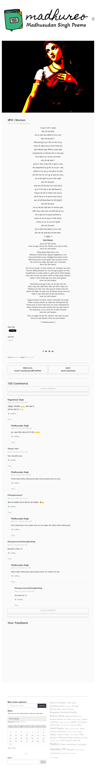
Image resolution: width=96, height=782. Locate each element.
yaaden (73, 753)
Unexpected (55, 753)
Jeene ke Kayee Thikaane (75, 731)
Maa (81, 734)
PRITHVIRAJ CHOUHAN (76, 745)
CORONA (54, 722)
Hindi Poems (57, 728)
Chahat (84, 719)
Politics (55, 744)
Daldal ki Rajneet (64, 722)
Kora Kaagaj (74, 734)
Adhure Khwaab (58, 703)
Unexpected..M (65, 753)
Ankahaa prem (57, 706)
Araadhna (68, 706)
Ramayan (70, 750)
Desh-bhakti (82, 722)
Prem (63, 744)
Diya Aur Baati (76, 725)
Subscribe (42, 705)
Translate (22, 722)
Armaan (75, 706)
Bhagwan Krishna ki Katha (63, 712)
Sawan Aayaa (79, 749)
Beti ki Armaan (68, 709)
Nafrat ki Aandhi (66, 740)
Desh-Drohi (54, 725)
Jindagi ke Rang (63, 735)
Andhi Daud (71, 703)
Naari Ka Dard (29, 357)
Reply (10, 419)
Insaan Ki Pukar (74, 728)
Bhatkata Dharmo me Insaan (60, 719)
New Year (77, 740)
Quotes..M (57, 749)
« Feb (26, 753)
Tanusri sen (13, 449)
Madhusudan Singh (24, 123)
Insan (82, 729)
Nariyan (16, 357)
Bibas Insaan (76, 719)
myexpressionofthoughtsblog (21, 542)
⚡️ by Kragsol (54, 757)
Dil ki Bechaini (65, 725)
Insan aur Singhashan (58, 731)
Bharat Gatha (57, 716)
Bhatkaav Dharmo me (73, 716)
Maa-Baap (53, 738)
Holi (66, 729)
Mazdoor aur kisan (80, 738)
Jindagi (53, 735)
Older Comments (48, 389)
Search (10, 758)
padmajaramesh (15, 495)
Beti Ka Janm (55, 709)
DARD (73, 722)
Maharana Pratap (65, 738)
